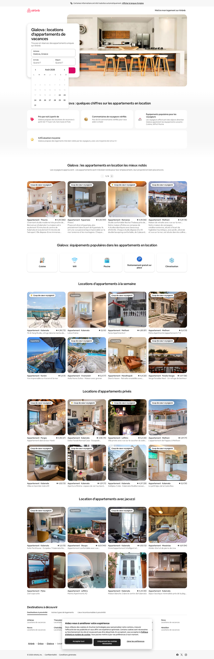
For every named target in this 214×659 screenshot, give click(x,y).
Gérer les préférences (135, 641)
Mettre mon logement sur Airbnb (170, 10)
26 (45, 100)
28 (55, 100)
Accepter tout (78, 641)
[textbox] (42, 62)
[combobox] (53, 53)
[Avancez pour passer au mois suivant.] (64, 70)
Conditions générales (67, 655)
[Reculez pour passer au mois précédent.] (35, 70)
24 (35, 100)
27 (50, 100)
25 (40, 100)
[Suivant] (112, 176)
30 (64, 100)
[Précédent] (102, 176)
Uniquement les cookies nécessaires (107, 642)
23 (65, 95)
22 (60, 95)
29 (60, 100)
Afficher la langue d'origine (133, 3)
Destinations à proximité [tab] (37, 612)
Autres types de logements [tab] (62, 612)
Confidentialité (51, 655)
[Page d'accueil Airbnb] (33, 10)
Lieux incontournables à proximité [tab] (92, 612)
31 (35, 105)
